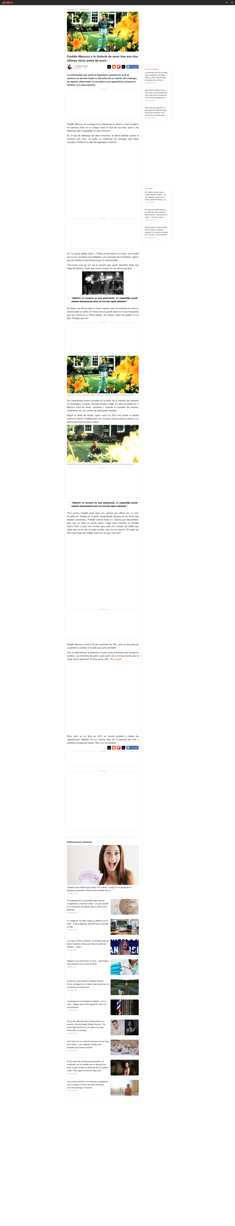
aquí (102, 742)
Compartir (134, 67)
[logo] (7, 2)
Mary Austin (116, 659)
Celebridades (84, 9)
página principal (72, 9)
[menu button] (232, 2)
